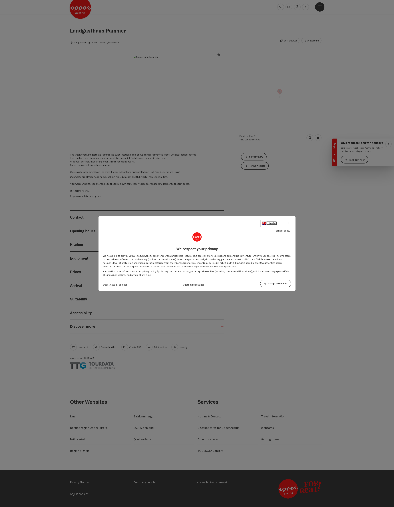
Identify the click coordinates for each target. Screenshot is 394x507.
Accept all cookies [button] (277, 283)
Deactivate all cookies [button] (115, 284)
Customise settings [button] (193, 284)
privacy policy (283, 230)
